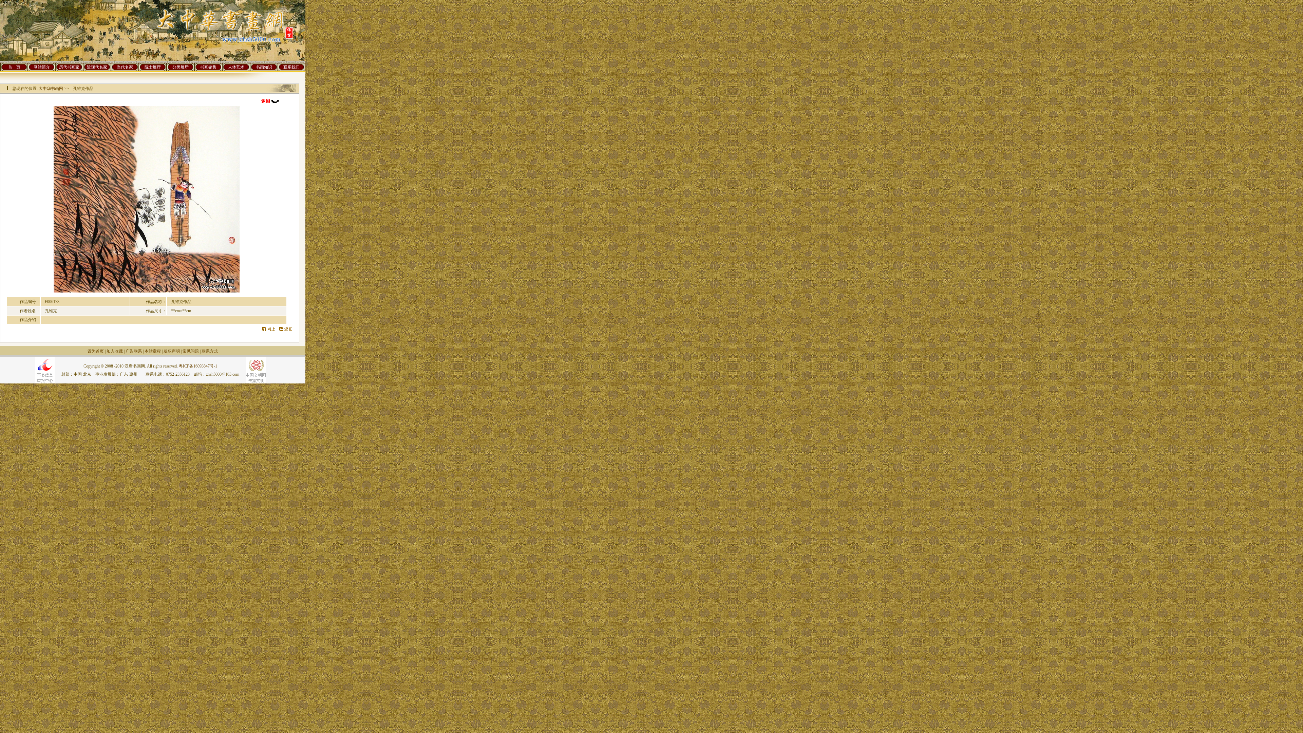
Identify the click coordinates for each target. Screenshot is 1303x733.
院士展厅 (153, 67)
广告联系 (134, 351)
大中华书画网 (51, 88)
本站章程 (153, 351)
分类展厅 (180, 67)
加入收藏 (115, 351)
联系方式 (210, 351)
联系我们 (291, 67)
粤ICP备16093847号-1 (198, 366)
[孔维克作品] (147, 291)
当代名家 (125, 67)
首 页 (14, 67)
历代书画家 (69, 67)
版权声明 (172, 351)
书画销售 (208, 67)
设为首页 (96, 351)
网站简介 (42, 67)
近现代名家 (97, 67)
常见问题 (191, 351)
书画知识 (264, 67)
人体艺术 (236, 67)
